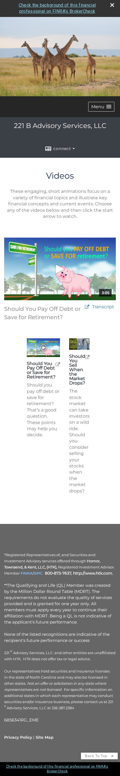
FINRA (27, 573)
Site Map (45, 737)
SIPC (38, 573)
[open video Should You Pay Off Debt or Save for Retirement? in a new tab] (87, 307)
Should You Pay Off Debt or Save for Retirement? (41, 370)
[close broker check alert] (112, 5)
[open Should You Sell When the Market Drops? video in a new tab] (87, 356)
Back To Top (97, 756)
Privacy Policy (18, 737)
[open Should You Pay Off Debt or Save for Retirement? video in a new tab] (58, 364)
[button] (101, 107)
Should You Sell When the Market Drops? (77, 369)
